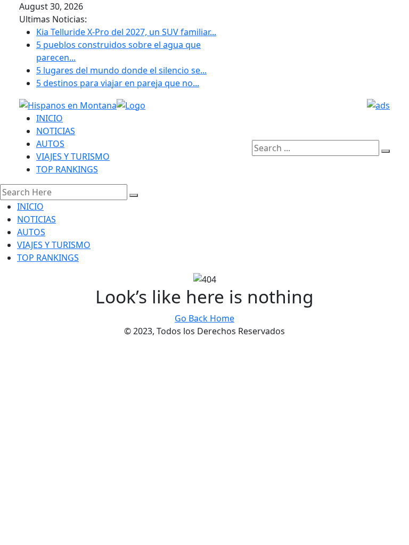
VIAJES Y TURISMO (73, 156)
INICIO (49, 118)
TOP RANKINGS (67, 169)
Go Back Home (204, 318)
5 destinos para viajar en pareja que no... (117, 83)
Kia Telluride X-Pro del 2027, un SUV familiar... (126, 32)
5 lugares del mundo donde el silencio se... (121, 70)
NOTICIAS (55, 131)
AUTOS (50, 144)
